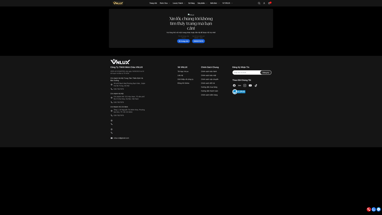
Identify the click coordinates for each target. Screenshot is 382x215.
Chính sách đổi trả (208, 83)
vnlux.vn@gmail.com (121, 138)
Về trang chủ (184, 41)
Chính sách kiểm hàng (209, 95)
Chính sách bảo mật (208, 75)
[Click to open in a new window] (234, 85)
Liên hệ (180, 75)
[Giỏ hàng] (269, 3)
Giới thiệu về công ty (185, 79)
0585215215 (198, 41)
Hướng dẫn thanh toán (209, 91)
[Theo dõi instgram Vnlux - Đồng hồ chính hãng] (245, 85)
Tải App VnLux (183, 71)
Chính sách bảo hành (209, 71)
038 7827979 (119, 89)
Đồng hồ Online (183, 83)
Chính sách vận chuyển (209, 79)
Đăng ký (266, 73)
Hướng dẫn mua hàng (209, 87)
